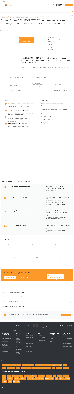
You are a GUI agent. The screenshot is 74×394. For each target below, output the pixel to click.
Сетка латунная (29, 348)
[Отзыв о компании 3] (13, 250)
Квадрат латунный (30, 337)
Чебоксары (59, 368)
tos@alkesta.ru (60, 4)
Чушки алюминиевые (67, 346)
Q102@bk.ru (59, 5)
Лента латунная (29, 346)
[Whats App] (53, 4)
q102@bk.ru (13, 105)
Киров (36, 365)
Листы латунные (29, 344)
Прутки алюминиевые (67, 341)
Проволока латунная (30, 341)
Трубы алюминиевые (67, 338)
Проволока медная (42, 340)
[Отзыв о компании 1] (60, 250)
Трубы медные (41, 338)
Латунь (27, 333)
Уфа (53, 368)
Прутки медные (41, 337)
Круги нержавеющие (6, 338)
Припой (52, 340)
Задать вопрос (9, 277)
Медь (39, 333)
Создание (70, 388)
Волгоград (5, 365)
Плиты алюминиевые (67, 344)
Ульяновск (48, 368)
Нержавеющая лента (6, 351)
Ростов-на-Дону (11, 368)
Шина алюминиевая (67, 343)
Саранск (23, 368)
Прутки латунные (29, 335)
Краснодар (42, 365)
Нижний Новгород (51, 365)
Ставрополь (35, 368)
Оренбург (59, 365)
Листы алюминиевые (67, 336)
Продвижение (64, 388)
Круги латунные (29, 351)
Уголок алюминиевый (67, 340)
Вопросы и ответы (7, 286)
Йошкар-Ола (25, 365)
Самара (17, 368)
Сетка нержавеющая (6, 347)
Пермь (4, 368)
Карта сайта (45, 391)
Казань (31, 365)
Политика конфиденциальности (56, 391)
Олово (51, 336)
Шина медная (41, 342)
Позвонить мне (23, 277)
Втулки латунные (29, 349)
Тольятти (42, 368)
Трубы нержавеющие (6, 342)
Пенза (64, 365)
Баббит (51, 341)
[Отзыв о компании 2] (37, 250)
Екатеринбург (12, 365)
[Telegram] (52, 4)
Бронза (18, 333)
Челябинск (65, 368)
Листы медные (41, 335)
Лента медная (41, 343)
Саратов (29, 368)
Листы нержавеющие (6, 336)
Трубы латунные (29, 343)
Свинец (51, 338)
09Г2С (60, 39)
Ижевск (18, 365)
